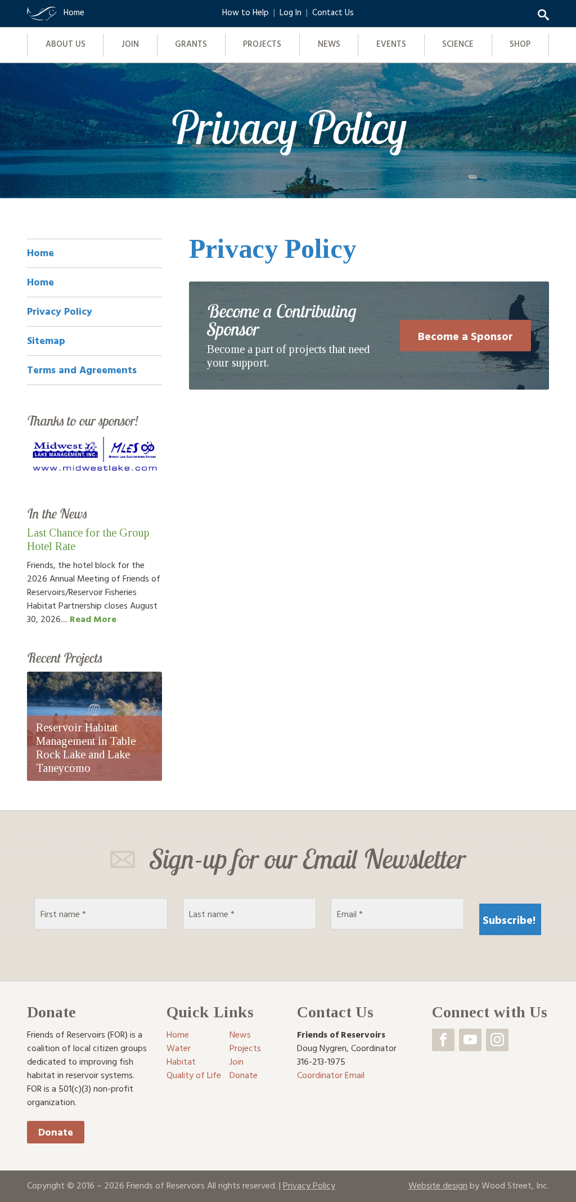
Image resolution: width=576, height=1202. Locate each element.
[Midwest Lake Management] (94, 454)
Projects (262, 43)
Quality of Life (193, 1075)
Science (458, 43)
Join (130, 43)
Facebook (443, 1040)
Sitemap (46, 340)
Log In (291, 12)
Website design (437, 1185)
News (329, 43)
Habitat (181, 1061)
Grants (191, 43)
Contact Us (333, 12)
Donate (55, 1132)
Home (40, 252)
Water (178, 1047)
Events (391, 43)
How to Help (245, 12)
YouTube (470, 1040)
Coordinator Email (330, 1075)
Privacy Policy (59, 311)
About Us (66, 43)
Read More (93, 618)
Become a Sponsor (465, 335)
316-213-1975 (321, 1061)
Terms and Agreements (82, 369)
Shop (520, 43)
